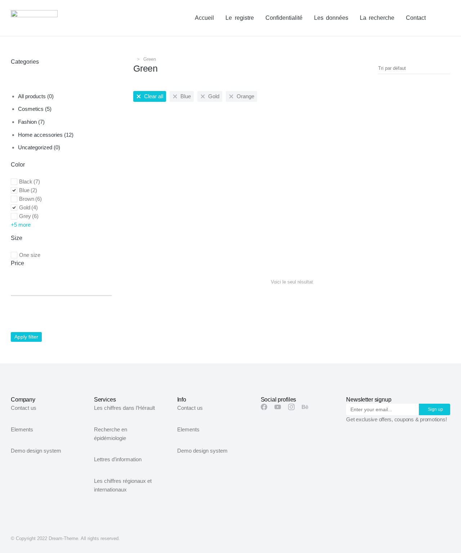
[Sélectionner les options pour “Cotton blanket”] (225, 234)
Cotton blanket (151, 249)
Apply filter (26, 337)
